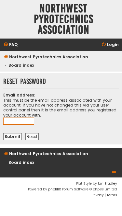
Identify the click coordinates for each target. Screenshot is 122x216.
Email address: (19, 95)
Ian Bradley (107, 183)
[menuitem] (10, 44)
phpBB (53, 189)
